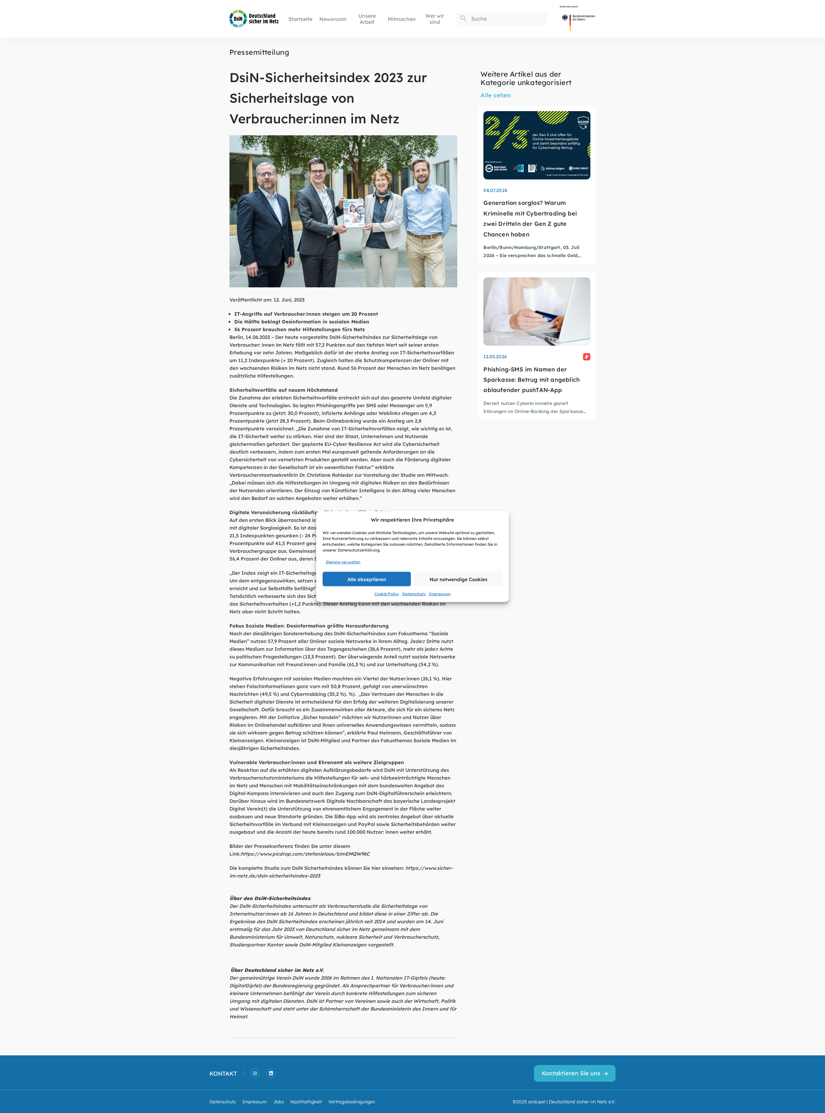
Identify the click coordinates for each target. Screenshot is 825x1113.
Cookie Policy (386, 593)
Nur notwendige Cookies (458, 578)
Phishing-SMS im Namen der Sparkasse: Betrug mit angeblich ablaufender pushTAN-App (531, 379)
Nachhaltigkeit (306, 1101)
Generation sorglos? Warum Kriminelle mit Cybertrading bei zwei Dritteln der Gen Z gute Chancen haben (530, 218)
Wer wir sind (434, 18)
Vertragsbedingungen (351, 1101)
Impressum (440, 593)
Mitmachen (402, 18)
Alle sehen (495, 95)
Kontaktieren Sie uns (571, 1073)
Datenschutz (414, 593)
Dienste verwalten (343, 561)
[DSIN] (254, 18)
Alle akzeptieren (366, 578)
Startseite (300, 18)
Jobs (278, 1101)
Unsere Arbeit (367, 18)
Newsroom (332, 18)
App (351, 816)
